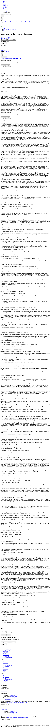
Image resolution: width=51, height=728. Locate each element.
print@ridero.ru (13, 696)
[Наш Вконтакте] (4, 721)
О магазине (5, 663)
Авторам (5, 6)
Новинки (5, 678)
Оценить (8, 51)
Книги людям (32, 21)
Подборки (27, 21)
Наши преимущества (8, 667)
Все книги (3, 21)
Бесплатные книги (7, 679)
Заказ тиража (6, 655)
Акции (4, 8)
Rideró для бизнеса (7, 657)
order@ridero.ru (16, 697)
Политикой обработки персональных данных (17, 702)
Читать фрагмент (4, 41)
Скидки (23, 21)
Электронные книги (7, 675)
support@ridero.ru (13, 695)
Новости (5, 7)
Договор (5, 670)
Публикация (6, 656)
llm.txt (4, 671)
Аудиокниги (6, 677)
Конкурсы (5, 5)
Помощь (5, 11)
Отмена (8, 635)
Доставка (5, 683)
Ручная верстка (6, 650)
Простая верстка (7, 649)
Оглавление (10, 58)
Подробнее (3, 50)
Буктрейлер (5, 651)
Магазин (5, 1)
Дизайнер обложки (7, 653)
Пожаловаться (4, 57)
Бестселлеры (13, 21)
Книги (4, 664)
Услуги (4, 4)
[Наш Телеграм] (3, 722)
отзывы (6, 58)
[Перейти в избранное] (1, 23)
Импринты (7, 21)
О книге (2, 58)
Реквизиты (5, 669)
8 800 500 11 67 (4, 691)
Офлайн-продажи (7, 647)
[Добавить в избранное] (2, 53)
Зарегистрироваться (5, 65)
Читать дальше (4, 709)
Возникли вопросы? (7, 665)
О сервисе (5, 2)
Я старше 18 (3, 635)
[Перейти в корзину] (3, 23)
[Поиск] (2, 19)
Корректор (5, 652)
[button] (25, 19)
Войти (2, 16)
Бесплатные (18, 21)
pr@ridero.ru (7, 699)
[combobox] (25, 17)
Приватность (6, 666)
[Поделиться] (2, 55)
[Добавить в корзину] (5, 43)
